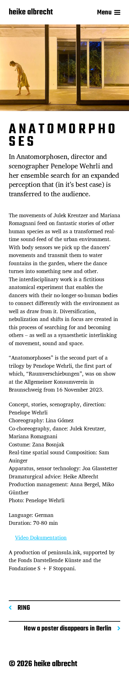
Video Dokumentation (41, 537)
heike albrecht (31, 12)
